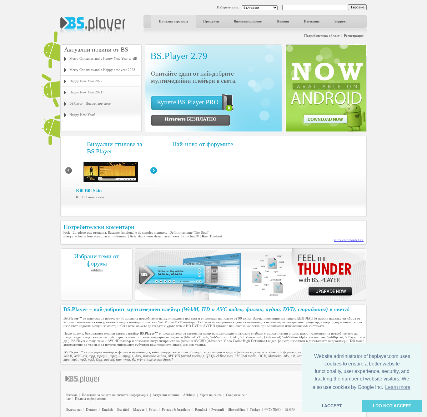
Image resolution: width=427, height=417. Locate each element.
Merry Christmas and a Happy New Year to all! (103, 58)
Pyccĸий (217, 409)
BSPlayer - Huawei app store (90, 103)
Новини (283, 21)
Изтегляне (311, 21)
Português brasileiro (176, 409)
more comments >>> (349, 240)
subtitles (97, 270)
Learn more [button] (397, 387)
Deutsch (92, 409)
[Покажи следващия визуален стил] (153, 172)
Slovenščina (236, 409)
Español (123, 409)
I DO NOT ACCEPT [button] (392, 405)
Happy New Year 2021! (86, 92)
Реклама (72, 395)
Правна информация (90, 398)
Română (201, 409)
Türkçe (255, 409)
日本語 (290, 409)
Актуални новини (166, 395)
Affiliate (189, 395)
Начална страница (173, 21)
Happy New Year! (82, 115)
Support (340, 21)
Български (74, 409)
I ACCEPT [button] (332, 405)
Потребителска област (321, 35)
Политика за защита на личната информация (115, 395)
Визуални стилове (248, 21)
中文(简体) (272, 409)
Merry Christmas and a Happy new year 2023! (103, 70)
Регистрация (354, 35)
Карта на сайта (210, 395)
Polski (153, 409)
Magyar (138, 409)
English (107, 409)
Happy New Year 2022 (86, 81)
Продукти (211, 21)
